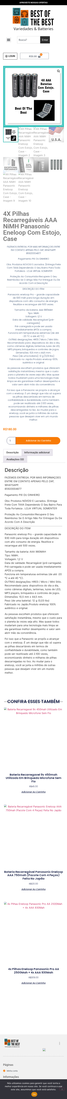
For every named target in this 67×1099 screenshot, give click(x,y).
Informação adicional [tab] (37, 452)
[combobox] (28, 39)
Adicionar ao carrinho (38, 440)
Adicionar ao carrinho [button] (34, 791)
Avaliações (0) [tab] (15, 459)
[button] (8, 39)
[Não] (62, 1089)
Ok (34, 1094)
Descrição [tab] (12, 452)
